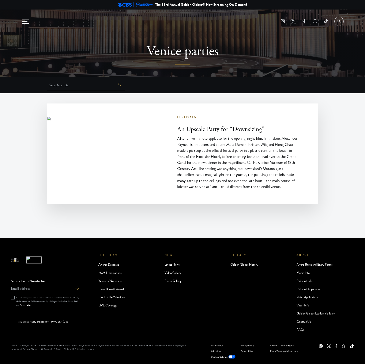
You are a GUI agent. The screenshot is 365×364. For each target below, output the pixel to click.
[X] (293, 21)
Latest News (172, 264)
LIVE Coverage (107, 305)
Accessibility (217, 345)
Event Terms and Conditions (284, 351)
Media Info (303, 272)
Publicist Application (309, 289)
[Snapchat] (315, 21)
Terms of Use (247, 351)
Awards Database (108, 264)
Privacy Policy (25, 304)
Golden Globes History (244, 264)
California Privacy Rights (282, 345)
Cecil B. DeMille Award (112, 297)
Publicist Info (304, 281)
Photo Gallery (173, 281)
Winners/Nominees (110, 281)
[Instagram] (283, 21)
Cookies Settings (219, 357)
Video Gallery (173, 272)
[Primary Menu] (25, 21)
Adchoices (216, 351)
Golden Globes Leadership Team (316, 313)
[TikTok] (326, 21)
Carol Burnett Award (111, 289)
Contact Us (304, 321)
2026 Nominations (109, 272)
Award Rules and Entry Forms (314, 264)
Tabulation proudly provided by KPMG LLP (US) (42, 322)
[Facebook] (304, 21)
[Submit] (76, 288)
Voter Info (303, 305)
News (170, 255)
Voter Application (307, 297)
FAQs (300, 329)
